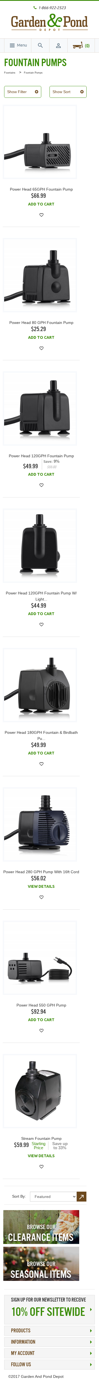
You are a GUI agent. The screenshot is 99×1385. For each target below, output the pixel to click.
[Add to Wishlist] (41, 215)
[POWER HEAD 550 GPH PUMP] (40, 958)
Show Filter (17, 92)
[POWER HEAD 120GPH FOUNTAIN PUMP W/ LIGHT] (40, 545)
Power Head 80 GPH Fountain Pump (41, 322)
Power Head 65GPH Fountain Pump (41, 189)
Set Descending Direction (82, 1197)
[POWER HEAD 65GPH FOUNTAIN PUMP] (40, 142)
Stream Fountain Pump (41, 1138)
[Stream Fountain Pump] (40, 1091)
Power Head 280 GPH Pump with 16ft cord (41, 872)
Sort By (18, 1196)
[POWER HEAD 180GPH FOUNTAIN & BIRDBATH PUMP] (40, 685)
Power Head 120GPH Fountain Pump (41, 456)
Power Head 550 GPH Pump (41, 1005)
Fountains (9, 72)
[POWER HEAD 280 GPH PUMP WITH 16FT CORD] (40, 824)
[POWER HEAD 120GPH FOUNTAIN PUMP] (40, 408)
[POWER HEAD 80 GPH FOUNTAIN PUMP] (40, 275)
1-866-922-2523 (52, 8)
